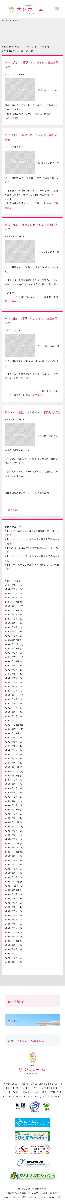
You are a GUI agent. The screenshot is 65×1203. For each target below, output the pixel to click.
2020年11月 (12, 771)
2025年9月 (12, 614)
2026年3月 (12, 589)
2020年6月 (12, 792)
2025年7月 (12, 623)
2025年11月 (12, 606)
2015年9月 (12, 945)
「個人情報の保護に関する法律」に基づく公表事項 (32, 1193)
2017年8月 (12, 860)
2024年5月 (12, 653)
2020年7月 (12, 788)
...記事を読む (12, 118)
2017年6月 (12, 869)
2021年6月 (12, 746)
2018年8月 (12, 835)
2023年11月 (12, 657)
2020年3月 (12, 805)
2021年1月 (12, 763)
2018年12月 (12, 822)
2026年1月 (12, 598)
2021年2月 (12, 759)
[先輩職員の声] (32, 1009)
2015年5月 (12, 962)
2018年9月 (12, 831)
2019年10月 (12, 809)
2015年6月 (12, 958)
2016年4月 (12, 915)
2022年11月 (12, 695)
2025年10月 (12, 610)
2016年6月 (12, 907)
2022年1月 (12, 720)
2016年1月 (12, 928)
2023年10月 (12, 661)
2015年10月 (12, 941)
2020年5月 (12, 797)
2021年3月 (12, 754)
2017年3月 (12, 873)
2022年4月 (12, 708)
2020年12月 (12, 767)
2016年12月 (12, 881)
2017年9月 (12, 856)
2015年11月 (12, 936)
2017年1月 (12, 877)
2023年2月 (12, 691)
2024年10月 (12, 648)
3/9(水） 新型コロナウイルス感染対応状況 (32, 412)
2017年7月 (12, 864)
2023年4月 (12, 682)
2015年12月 (12, 932)
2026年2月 (12, 593)
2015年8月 (12, 949)
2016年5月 (12, 911)
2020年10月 (12, 775)
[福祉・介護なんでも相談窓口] (32, 1048)
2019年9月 (12, 814)
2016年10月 (12, 890)
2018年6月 (12, 839)
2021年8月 (12, 742)
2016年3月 (12, 920)
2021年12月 (12, 725)
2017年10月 (12, 852)
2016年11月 (12, 886)
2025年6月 (12, 627)
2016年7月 (12, 903)
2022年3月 (12, 712)
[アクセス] (32, 1029)
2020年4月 (12, 801)
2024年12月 (12, 640)
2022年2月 (12, 716)
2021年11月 (12, 729)
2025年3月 (12, 631)
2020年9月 (12, 780)
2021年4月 (12, 750)
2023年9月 (12, 665)
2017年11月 (12, 847)
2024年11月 (12, 644)
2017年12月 (12, 843)
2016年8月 (12, 898)
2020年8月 (12, 784)
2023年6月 (12, 674)
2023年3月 (12, 686)
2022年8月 (12, 699)
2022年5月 (12, 703)
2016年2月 (12, 924)
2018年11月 (12, 826)
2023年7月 (12, 670)
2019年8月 (12, 818)
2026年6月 (12, 585)
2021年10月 (12, 733)
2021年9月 (12, 737)
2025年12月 (12, 602)
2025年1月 (12, 636)
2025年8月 (12, 619)
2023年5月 (12, 678)
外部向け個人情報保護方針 (32, 1188)
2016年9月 (12, 894)
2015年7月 (12, 953)
